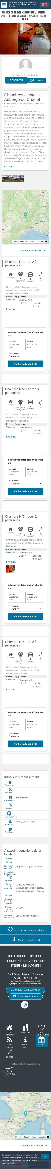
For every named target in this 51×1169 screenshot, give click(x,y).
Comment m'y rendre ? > (31, 250)
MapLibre (40, 241)
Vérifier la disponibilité (25, 364)
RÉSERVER (16, 80)
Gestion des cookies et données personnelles (18, 1166)
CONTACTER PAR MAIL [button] (27, 996)
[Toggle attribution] (46, 241)
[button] (37, 80)
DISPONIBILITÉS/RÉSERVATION (26, 989)
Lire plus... (9, 166)
